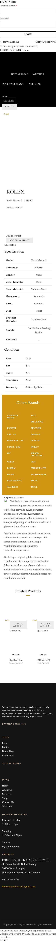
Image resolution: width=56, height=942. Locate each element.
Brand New (8, 751)
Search (9, 106)
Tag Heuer (12, 487)
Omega (10, 462)
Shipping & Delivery (14, 497)
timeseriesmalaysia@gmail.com (18, 886)
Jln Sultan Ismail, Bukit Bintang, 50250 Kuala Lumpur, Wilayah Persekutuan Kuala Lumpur (21, 868)
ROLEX (15, 655)
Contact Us (8, 802)
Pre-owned (7, 755)
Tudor (34, 487)
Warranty (7, 806)
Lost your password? (45, 42)
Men (4, 743)
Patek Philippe (38, 468)
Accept (3, 940)
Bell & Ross (37, 422)
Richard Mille (39, 474)
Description (10, 245)
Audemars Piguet (12, 417)
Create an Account (27, 46)
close (13, 2)
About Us (7, 789)
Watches (38, 74)
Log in (28, 34)
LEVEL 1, (45, 860)
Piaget (10, 474)
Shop (4, 798)
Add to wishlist (19, 240)
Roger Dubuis (14, 481)
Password (4, 18)
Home (5, 785)
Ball (33, 416)
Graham (35, 441)
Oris (33, 462)
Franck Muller (15, 441)
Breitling (36, 428)
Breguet (11, 428)
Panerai (11, 468)
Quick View (15, 630)
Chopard (35, 434)
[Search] (3, 93)
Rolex (34, 481)
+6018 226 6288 (10, 879)
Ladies (5, 747)
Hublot (35, 447)
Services (6, 793)
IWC (9, 453)
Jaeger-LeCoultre (36, 454)
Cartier (11, 434)
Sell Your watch (14, 84)
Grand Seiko (13, 447)
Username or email (8, 5)
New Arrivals (20, 74)
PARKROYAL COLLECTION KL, (21, 860)
